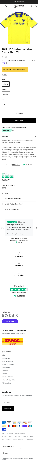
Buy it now (19, 121)
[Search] (7, 6)
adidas (5, 75)
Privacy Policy (6, 367)
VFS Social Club (6, 383)
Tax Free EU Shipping (8, 364)
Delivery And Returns (7, 361)
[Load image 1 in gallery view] (19, 28)
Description (5, 136)
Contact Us (5, 370)
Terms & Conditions (7, 377)
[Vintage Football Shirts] (19, 6)
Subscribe (8, 408)
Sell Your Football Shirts (8, 380)
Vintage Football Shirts (10, 458)
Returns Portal (6, 358)
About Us (4, 374)
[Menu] (2, 6)
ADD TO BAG (19, 113)
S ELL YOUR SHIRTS (19, 2)
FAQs (3, 355)
